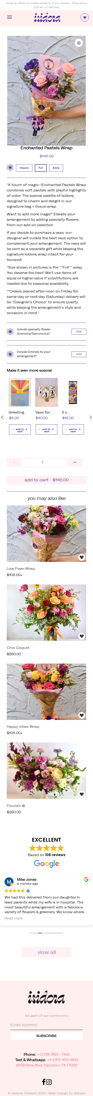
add (78, 331)
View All (46, 952)
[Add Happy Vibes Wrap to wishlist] (81, 715)
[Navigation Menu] (9, 17)
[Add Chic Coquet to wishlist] (81, 636)
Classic (24, 168)
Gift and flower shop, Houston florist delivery (47, 18)
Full (41, 168)
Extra (56, 168)
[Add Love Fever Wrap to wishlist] (81, 557)
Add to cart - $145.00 (47, 480)
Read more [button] (14, 918)
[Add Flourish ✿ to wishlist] (81, 794)
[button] (2, 417)
